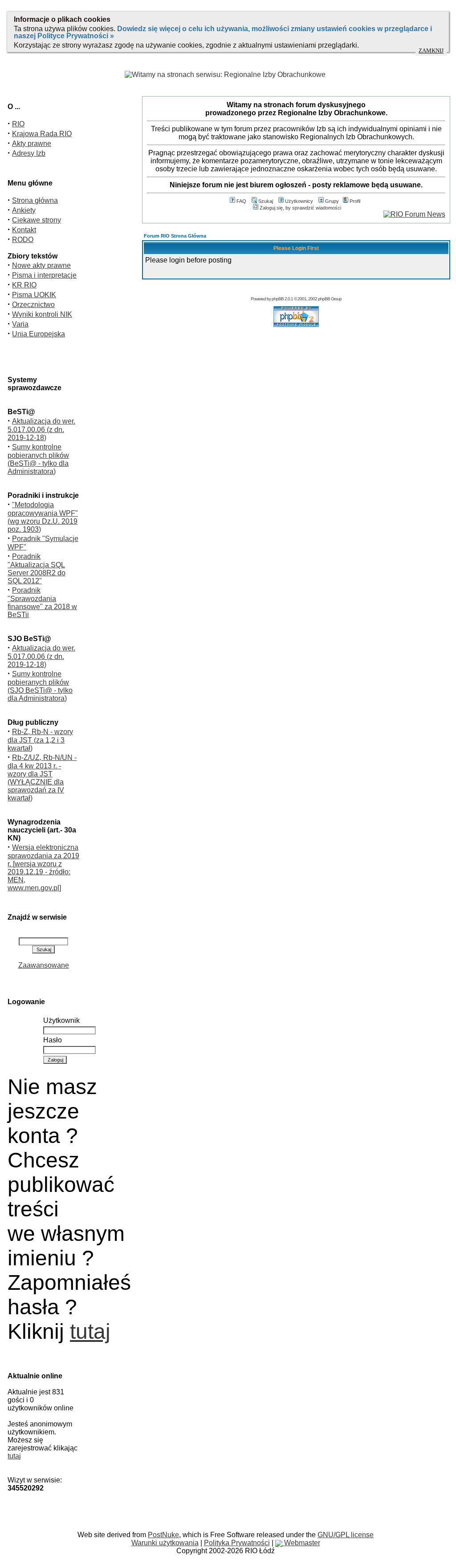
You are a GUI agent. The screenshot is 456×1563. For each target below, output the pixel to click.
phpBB (278, 298)
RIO (18, 124)
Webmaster (301, 1543)
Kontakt (24, 230)
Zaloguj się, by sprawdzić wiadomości (300, 207)
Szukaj (265, 201)
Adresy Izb (28, 153)
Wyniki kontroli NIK (42, 314)
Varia (20, 324)
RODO (22, 239)
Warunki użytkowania (165, 1543)
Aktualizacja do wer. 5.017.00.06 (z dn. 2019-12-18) (41, 429)
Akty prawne (31, 143)
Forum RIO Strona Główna (175, 235)
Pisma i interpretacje (44, 275)
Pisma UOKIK (34, 295)
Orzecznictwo (33, 304)
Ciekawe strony (36, 220)
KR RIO (24, 285)
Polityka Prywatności (237, 1543)
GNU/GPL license (346, 1535)
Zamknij (431, 51)
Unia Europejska (38, 334)
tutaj (90, 1331)
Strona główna (35, 200)
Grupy (332, 201)
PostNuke (163, 1535)
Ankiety (24, 210)
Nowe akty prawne (41, 265)
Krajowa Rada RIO (42, 133)
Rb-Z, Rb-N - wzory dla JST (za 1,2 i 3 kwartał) (40, 740)
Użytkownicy (299, 201)
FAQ (241, 201)
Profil (355, 201)
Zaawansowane (43, 965)
